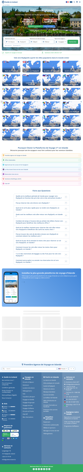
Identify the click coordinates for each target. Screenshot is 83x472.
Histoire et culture (49, 389)
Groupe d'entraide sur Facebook (50, 406)
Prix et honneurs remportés (7, 384)
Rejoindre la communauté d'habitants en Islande (72, 418)
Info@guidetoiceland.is (73, 384)
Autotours (26, 385)
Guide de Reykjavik (49, 386)
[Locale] (67, 2)
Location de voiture (29, 388)
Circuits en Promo (28, 411)
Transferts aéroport (29, 397)
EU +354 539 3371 (71, 399)
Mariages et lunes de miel (51, 430)
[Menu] (79, 2)
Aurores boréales (48, 395)
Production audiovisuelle (51, 425)
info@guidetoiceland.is (9, 459)
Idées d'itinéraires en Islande (49, 401)
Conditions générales (8, 387)
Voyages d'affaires (28, 408)
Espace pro (46, 422)
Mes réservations (28, 417)
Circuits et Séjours (28, 382)
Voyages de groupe (28, 402)
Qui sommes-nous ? (8, 380)
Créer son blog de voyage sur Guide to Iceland (72, 422)
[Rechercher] (74, 2)
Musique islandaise (49, 392)
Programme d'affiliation (71, 426)
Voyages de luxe (28, 405)
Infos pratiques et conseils (51, 383)
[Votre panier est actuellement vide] (77, 2)
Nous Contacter (7, 398)
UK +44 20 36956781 (72, 397)
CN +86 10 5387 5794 (72, 402)
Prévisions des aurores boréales (50, 410)
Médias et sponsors (49, 428)
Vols (24, 394)
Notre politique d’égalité (9, 395)
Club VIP (25, 414)
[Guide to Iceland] (9, 2)
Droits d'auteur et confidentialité (7, 391)
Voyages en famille (28, 399)
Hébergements (27, 391)
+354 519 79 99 (6, 456)
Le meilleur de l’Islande (50, 397)
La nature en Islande (49, 380)
